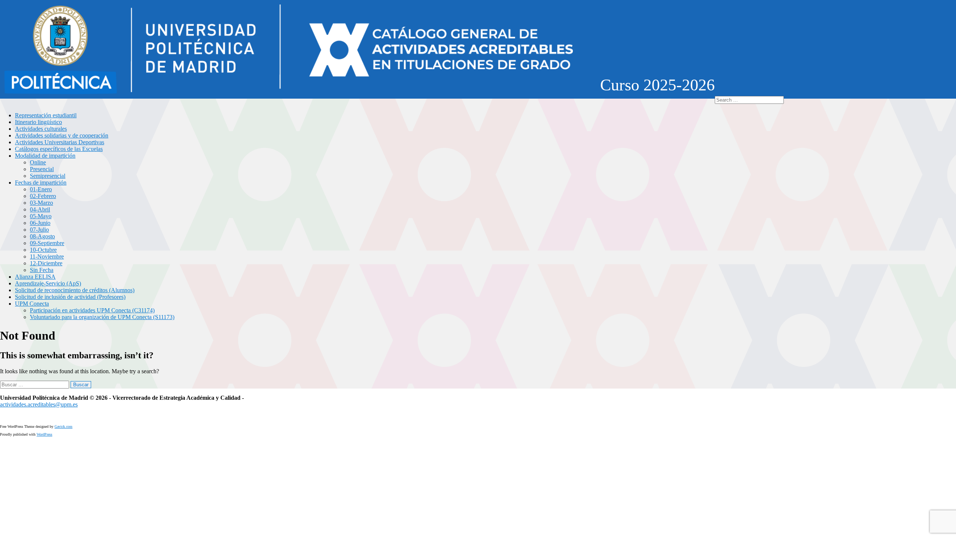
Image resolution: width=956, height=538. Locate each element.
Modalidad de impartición (45, 155)
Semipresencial (47, 176)
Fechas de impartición (40, 182)
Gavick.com (63, 426)
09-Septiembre (47, 243)
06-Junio (40, 223)
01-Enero (41, 189)
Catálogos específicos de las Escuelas (59, 149)
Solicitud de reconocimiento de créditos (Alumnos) (74, 290)
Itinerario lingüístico (38, 122)
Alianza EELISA (35, 276)
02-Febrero (43, 196)
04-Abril (40, 209)
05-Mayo (41, 216)
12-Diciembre (46, 263)
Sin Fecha (41, 270)
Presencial (42, 169)
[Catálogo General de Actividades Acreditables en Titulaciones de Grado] (288, 92)
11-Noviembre (47, 256)
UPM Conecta (32, 303)
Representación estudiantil (46, 115)
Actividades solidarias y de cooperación (61, 135)
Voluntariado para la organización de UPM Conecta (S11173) (102, 317)
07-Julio (39, 229)
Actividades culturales (41, 129)
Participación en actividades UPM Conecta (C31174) (92, 310)
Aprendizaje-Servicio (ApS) (48, 283)
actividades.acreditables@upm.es (39, 404)
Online (38, 162)
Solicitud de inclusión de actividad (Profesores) (70, 297)
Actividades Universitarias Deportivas (59, 142)
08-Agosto (42, 236)
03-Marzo (41, 203)
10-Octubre (43, 250)
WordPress (44, 434)
